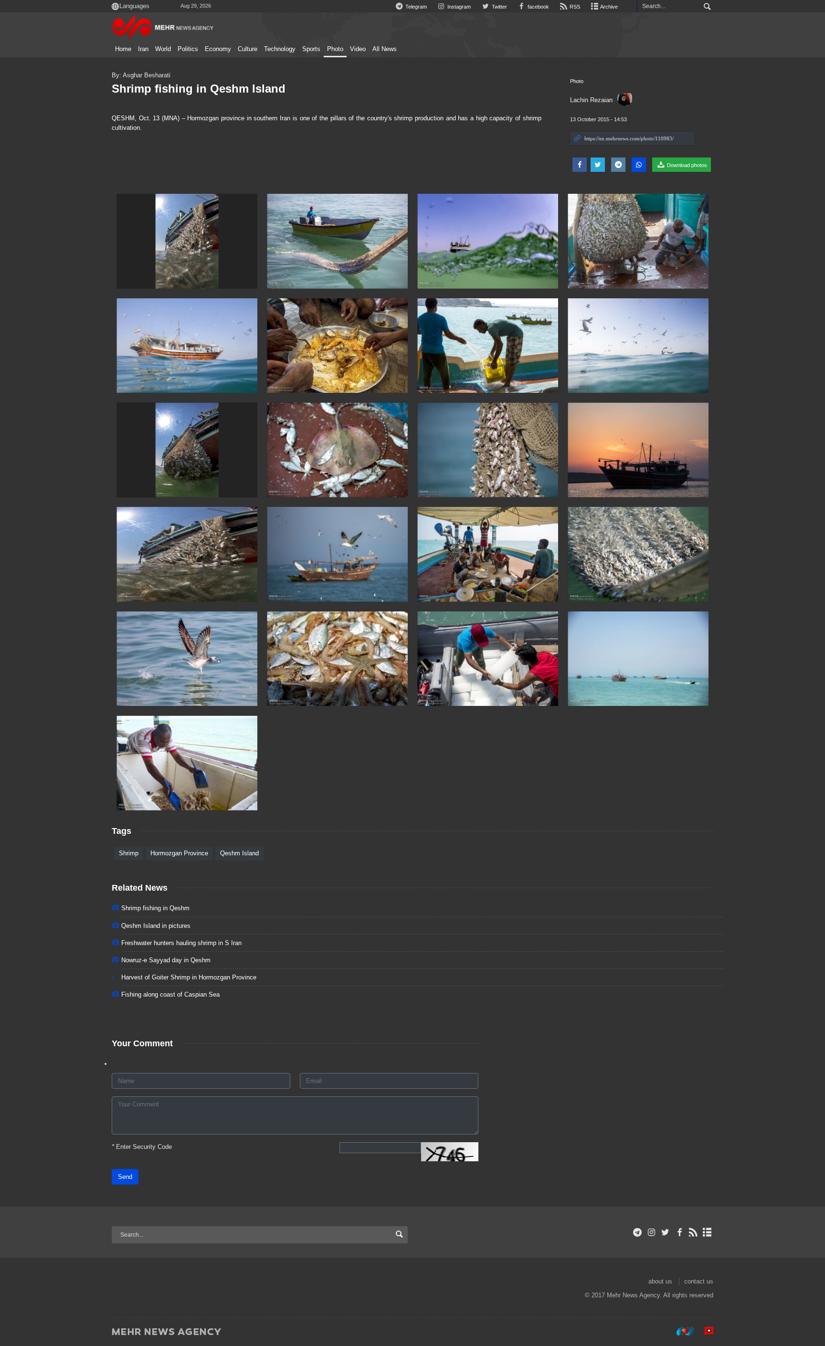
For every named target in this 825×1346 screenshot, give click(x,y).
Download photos (686, 165)
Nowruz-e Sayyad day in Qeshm (166, 960)
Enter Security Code (142, 1146)
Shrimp (128, 853)
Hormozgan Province (179, 853)
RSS (574, 7)
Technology (280, 49)
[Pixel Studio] (704, 1331)
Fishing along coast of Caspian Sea (170, 994)
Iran (143, 49)
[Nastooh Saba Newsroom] (680, 1331)
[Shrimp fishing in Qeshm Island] (186, 241)
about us (660, 1281)
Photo (335, 49)
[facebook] (679, 1232)
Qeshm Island (239, 853)
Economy (218, 49)
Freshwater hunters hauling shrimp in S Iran (181, 942)
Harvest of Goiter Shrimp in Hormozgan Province (188, 977)
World (163, 49)
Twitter (498, 7)
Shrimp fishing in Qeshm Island (199, 88)
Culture (247, 49)
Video (358, 49)
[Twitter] (665, 1232)
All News (384, 49)
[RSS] (693, 1232)
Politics (188, 49)
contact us (698, 1281)
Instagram (458, 7)
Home (123, 49)
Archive (608, 7)
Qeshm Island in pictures (155, 925)
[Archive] (707, 1232)
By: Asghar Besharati (141, 75)
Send (125, 1176)
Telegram (415, 7)
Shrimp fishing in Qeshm (155, 908)
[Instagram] (651, 1232)
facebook (537, 7)
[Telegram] (638, 1232)
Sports (311, 49)
